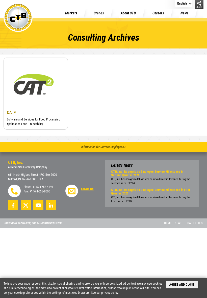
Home (167, 223)
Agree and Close (182, 284)
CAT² (11, 112)
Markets (71, 13)
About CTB (128, 13)
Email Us (87, 189)
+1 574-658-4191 (43, 187)
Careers (158, 13)
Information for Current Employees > (103, 147)
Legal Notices (193, 223)
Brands (99, 13)
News (184, 13)
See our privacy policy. (105, 292)
